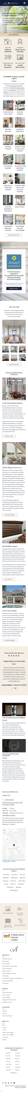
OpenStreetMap (7, 861)
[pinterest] (11, 1083)
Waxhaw (18, 887)
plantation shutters (16, 86)
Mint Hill (13, 884)
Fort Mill (22, 874)
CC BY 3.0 (20, 860)
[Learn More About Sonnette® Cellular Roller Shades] (20, 183)
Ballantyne (14, 878)
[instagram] (5, 1083)
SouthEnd (21, 884)
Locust (6, 884)
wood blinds (12, 90)
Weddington (14, 890)
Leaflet (5, 860)
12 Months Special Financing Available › (17, 937)
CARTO (13, 860)
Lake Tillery (21, 881)
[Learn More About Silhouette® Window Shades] (20, 163)
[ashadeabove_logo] (5, 2)
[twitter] (8, 1083)
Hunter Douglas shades (17, 88)
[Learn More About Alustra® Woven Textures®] (20, 223)
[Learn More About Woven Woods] (8, 125)
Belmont (22, 878)
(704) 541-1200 (9, 800)
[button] (12, 688)
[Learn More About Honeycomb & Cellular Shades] (20, 144)
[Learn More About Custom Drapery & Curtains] (8, 204)
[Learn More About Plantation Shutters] (8, 108)
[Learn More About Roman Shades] (8, 144)
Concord (5, 881)
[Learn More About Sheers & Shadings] (20, 125)
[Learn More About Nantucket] (20, 204)
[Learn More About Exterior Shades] (8, 163)
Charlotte (14, 3)
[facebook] (3, 1083)
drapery (5, 92)
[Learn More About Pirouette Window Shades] (8, 183)
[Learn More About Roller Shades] (20, 108)
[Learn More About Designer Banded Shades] (8, 223)
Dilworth (13, 881)
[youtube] (14, 1083)
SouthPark (10, 887)
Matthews (6, 878)
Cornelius (14, 874)
